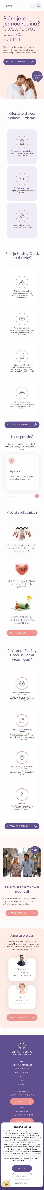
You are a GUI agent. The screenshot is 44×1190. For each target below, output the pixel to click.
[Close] (10, 1180)
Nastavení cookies (21, 1183)
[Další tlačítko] (37, 496)
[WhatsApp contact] (32, 6)
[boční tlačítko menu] (38, 6)
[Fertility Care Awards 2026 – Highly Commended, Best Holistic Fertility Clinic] (6, 1184)
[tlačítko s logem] (11, 6)
